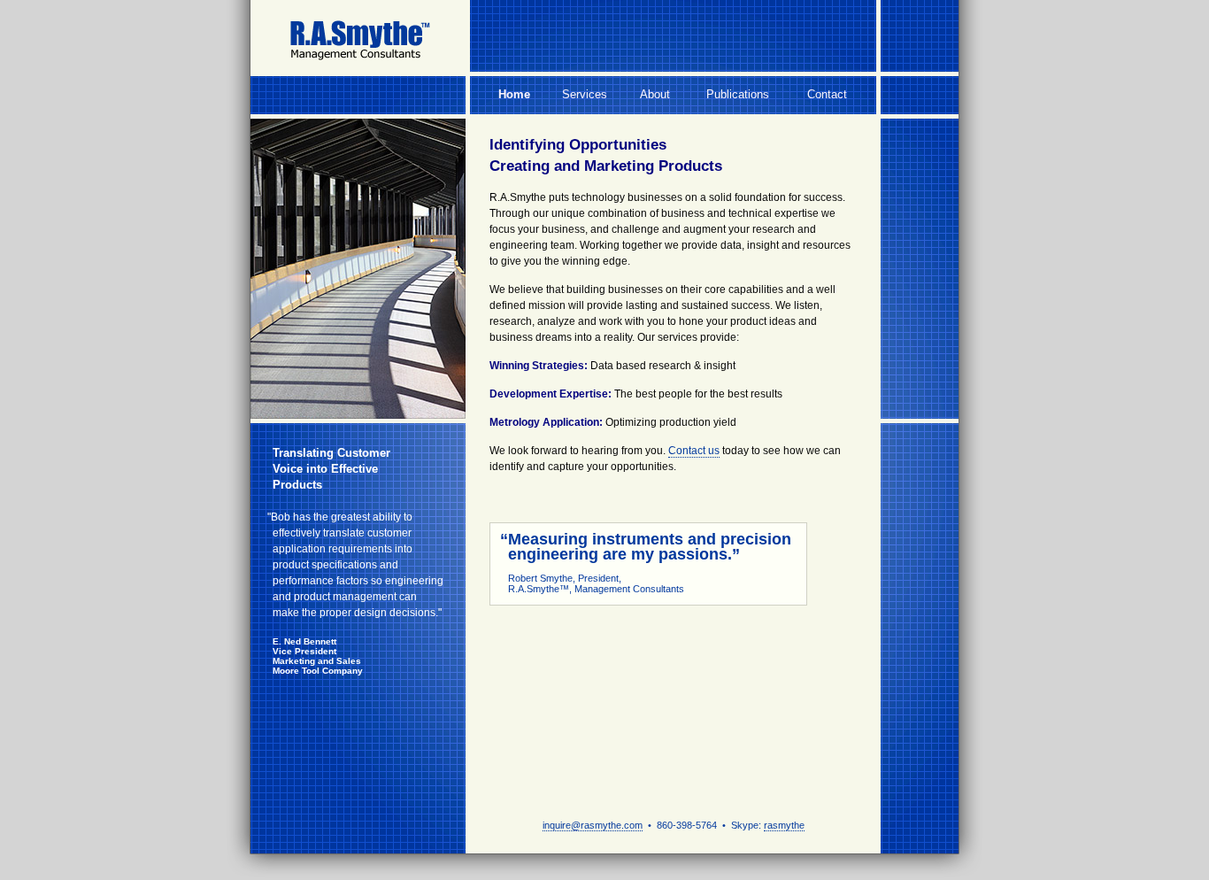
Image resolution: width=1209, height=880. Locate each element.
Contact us (694, 450)
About (655, 94)
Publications (737, 94)
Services (584, 94)
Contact (827, 94)
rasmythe (784, 825)
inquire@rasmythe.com (593, 825)
